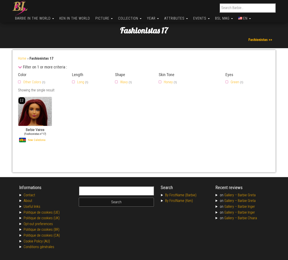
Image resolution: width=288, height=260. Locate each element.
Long (80, 82)
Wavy (124, 82)
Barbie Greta (247, 195)
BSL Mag (223, 18)
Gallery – (231, 195)
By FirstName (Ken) (179, 201)
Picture (102, 18)
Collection (128, 18)
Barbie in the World (33, 18)
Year (152, 18)
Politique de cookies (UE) (42, 212)
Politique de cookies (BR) (41, 229)
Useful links (32, 206)
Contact (29, 195)
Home (22, 58)
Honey (168, 82)
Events (200, 18)
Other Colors (32, 82)
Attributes (175, 18)
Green (235, 82)
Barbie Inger (246, 206)
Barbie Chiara (247, 218)
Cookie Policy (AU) (37, 241)
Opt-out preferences (38, 224)
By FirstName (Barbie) (180, 195)
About (28, 201)
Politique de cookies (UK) (42, 218)
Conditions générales (39, 247)
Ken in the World (74, 18)
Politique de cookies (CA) (42, 235)
